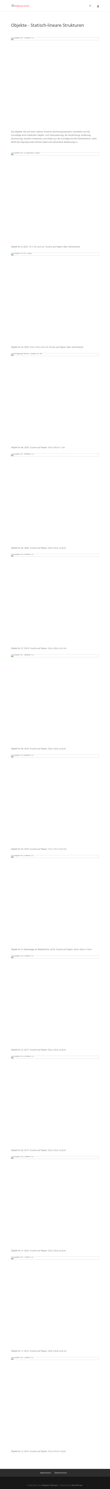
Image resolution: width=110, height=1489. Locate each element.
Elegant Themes (50, 1485)
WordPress (77, 1485)
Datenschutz (61, 1472)
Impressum (45, 1472)
